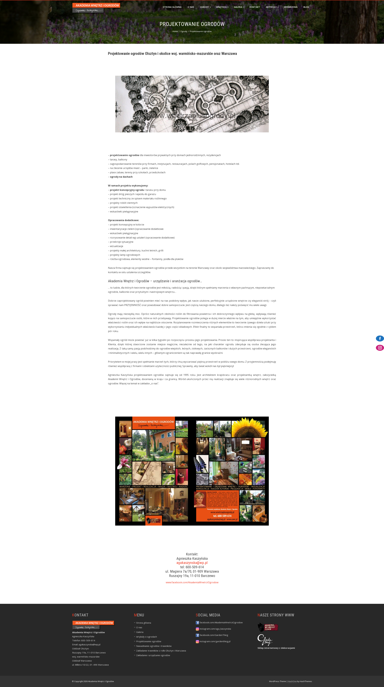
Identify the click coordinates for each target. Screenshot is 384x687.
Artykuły (271, 7)
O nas (191, 7)
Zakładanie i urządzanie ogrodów (153, 655)
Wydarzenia (290, 7)
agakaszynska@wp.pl (192, 563)
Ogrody (204, 7)
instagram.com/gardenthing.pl (214, 641)
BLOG (306, 7)
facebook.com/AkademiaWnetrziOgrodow (221, 622)
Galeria (238, 7)
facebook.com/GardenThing (213, 634)
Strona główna (143, 622)
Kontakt (255, 7)
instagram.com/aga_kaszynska (215, 628)
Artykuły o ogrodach (146, 636)
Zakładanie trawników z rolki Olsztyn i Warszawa (161, 650)
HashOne (292, 681)
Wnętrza (221, 7)
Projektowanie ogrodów (148, 641)
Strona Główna (172, 7)
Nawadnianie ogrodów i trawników (154, 645)
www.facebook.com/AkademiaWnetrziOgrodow (192, 582)
